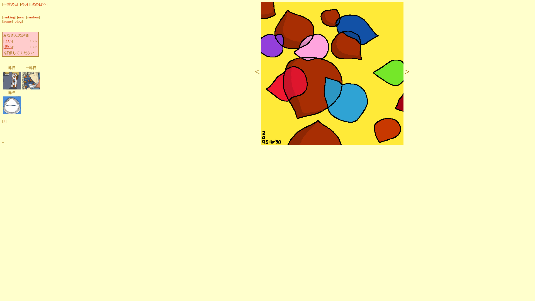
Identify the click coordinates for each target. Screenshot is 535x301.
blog (18, 21)
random (33, 17)
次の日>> (38, 4)
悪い (8, 47)
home (7, 21)
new (21, 17)
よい (8, 41)
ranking (9, 17)
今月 (24, 4)
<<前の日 (10, 4)
